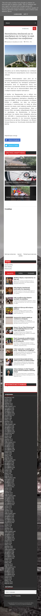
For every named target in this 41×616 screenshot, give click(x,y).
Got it (26, 14)
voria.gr (15, 135)
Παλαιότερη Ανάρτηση (29, 254)
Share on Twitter (13, 145)
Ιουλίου (7, 399)
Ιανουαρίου (8, 408)
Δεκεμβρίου (8, 409)
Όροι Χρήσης (8, 266)
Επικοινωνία (8, 268)
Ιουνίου (7, 400)
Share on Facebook (14, 140)
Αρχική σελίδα (9, 264)
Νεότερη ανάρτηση (10, 254)
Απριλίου (7, 403)
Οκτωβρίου (8, 412)
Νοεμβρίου (8, 411)
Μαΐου (6, 402)
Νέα (31, 41)
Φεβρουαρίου (8, 406)
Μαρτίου (7, 405)
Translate (18, 595)
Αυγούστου (8, 397)
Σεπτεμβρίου (8, 414)
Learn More (18, 14)
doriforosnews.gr (27, 604)
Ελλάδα (27, 41)
